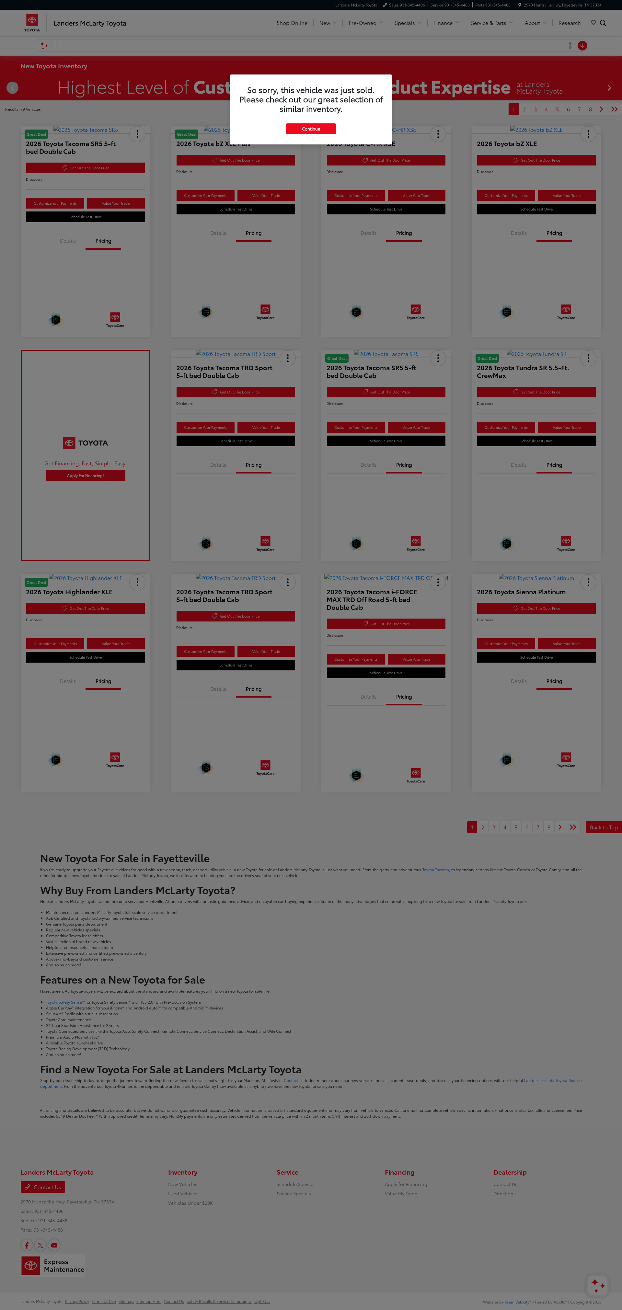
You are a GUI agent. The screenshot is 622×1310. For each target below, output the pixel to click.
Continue (311, 128)
